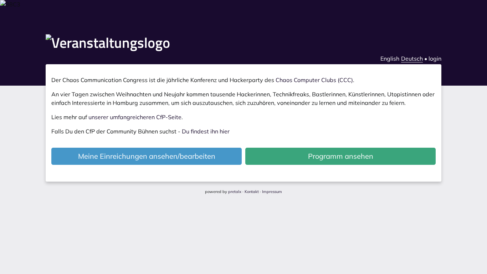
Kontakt (252, 191)
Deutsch (412, 58)
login (435, 58)
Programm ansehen (340, 156)
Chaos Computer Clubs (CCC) (314, 79)
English (389, 58)
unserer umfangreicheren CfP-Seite (134, 117)
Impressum (272, 191)
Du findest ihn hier (206, 131)
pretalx (234, 191)
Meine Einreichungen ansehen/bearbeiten (146, 156)
